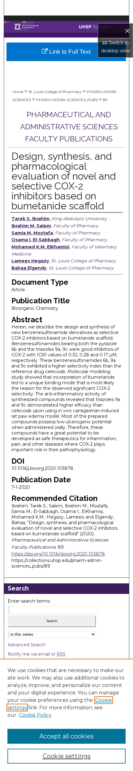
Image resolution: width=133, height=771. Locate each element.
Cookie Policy (35, 715)
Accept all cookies (66, 736)
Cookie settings (67, 756)
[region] (66, 715)
